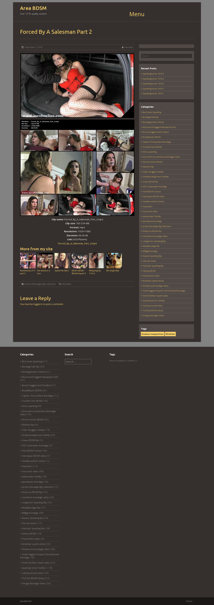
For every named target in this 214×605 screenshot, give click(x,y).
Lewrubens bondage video (155, 236)
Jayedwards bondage (152, 221)
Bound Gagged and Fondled (156, 132)
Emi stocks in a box (43, 272)
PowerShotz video (151, 275)
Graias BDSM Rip (150, 181)
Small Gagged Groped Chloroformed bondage (164, 290)
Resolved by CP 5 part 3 (27, 272)
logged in (38, 304)
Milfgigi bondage (150, 251)
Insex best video (150, 211)
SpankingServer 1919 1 (153, 93)
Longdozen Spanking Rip (154, 241)
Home (189, 601)
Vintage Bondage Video (153, 315)
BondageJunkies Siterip (153, 122)
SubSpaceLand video (153, 305)
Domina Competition (153, 334)
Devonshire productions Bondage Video (161, 156)
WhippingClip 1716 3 (95, 272)
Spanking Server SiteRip (154, 300)
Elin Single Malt (112, 270)
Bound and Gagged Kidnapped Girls (159, 127)
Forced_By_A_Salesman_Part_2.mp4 (77, 243)
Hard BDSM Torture (152, 191)
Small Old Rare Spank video (155, 295)
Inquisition (147, 206)
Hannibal (129, 47)
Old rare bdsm (149, 261)
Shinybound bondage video (155, 285)
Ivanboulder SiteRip (152, 216)
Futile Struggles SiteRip (153, 171)
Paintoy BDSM (149, 270)
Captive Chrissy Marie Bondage (157, 141)
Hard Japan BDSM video (153, 196)
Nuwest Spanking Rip (152, 256)
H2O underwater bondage (155, 186)
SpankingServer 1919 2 (153, 88)
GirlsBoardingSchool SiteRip (156, 176)
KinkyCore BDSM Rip (152, 231)
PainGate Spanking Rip (153, 265)
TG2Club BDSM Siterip (153, 310)
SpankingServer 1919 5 (153, 73)
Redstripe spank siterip (153, 280)
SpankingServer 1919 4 (153, 78)
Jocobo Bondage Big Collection (40, 283)
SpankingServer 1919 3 (153, 83)
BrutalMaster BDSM (152, 137)
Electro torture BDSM (152, 161)
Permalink (66, 283)
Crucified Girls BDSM (152, 146)
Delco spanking (150, 151)
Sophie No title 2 (62, 270)
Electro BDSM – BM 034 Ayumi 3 (79, 272)
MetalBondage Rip (151, 246)
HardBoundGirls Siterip (153, 201)
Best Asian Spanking (152, 112)
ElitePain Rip (148, 166)
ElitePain (170, 334)
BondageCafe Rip (151, 117)
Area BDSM (33, 8)
